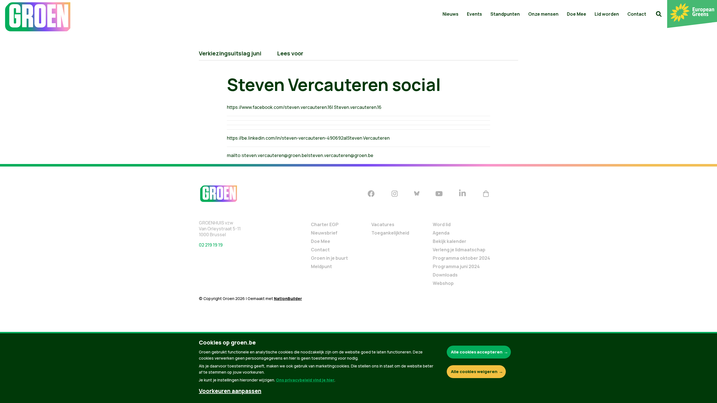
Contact (636, 14)
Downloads (445, 275)
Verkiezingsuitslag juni (230, 53)
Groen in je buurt (329, 258)
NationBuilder (288, 298)
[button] (658, 14)
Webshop (443, 283)
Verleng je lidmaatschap (459, 250)
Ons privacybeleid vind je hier (305, 380)
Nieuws (450, 14)
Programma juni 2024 (456, 266)
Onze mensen (543, 14)
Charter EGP (325, 224)
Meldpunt (321, 266)
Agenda (441, 233)
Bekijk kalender (449, 241)
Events (474, 14)
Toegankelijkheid (390, 233)
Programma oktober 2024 (461, 258)
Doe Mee (576, 14)
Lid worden (607, 14)
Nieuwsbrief (324, 233)
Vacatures (382, 224)
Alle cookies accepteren (476, 352)
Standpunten (505, 14)
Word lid (442, 224)
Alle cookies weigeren (474, 371)
